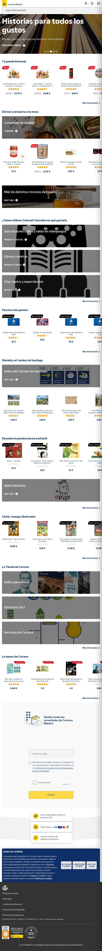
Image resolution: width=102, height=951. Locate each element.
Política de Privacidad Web (14, 909)
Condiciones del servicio (13, 904)
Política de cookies (10, 893)
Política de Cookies (43, 878)
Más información (90, 103)
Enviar (51, 795)
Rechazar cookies (66, 865)
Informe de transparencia (13, 915)
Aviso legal (7, 899)
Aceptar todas (91, 865)
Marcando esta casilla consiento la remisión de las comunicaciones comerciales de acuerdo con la (53, 766)
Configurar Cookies (79, 865)
